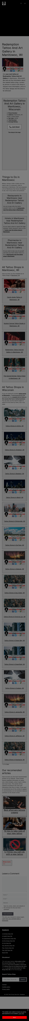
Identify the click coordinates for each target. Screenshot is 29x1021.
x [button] (27, 1010)
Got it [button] (14, 1017)
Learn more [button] (21, 1013)
